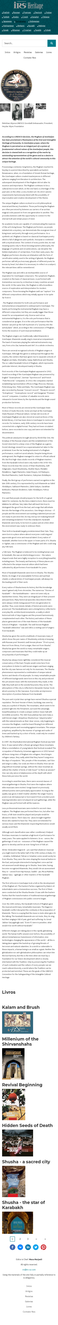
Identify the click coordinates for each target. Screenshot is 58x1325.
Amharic (20, 25)
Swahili (38, 30)
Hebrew (41, 25)
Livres (49, 52)
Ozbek (48, 30)
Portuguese (20, 21)
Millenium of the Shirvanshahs (20, 1042)
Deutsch (38, 12)
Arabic (16, 17)
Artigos (17, 52)
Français (27, 12)
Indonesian (34, 21)
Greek (5, 30)
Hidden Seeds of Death (27, 1125)
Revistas (28, 52)
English (6, 12)
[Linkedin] (28, 1247)
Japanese (7, 21)
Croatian (27, 30)
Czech (25, 17)
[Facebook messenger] (20, 1247)
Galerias (39, 52)
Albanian (16, 30)
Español (35, 17)
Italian (49, 12)
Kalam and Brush (21, 1007)
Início (7, 52)
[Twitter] (36, 1247)
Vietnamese (8, 25)
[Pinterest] (43, 1247)
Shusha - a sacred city (26, 1161)
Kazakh (31, 25)
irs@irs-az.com (29, 1269)
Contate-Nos (30, 57)
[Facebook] (12, 1247)
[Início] (28, 5)
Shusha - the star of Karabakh (23, 1205)
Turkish (6, 17)
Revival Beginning (22, 1084)
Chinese (46, 17)
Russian (16, 12)
